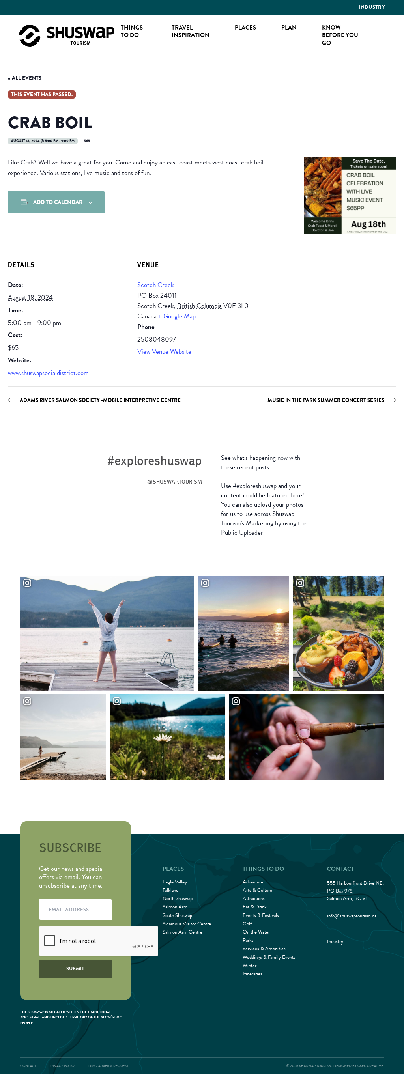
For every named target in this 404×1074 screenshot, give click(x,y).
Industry (372, 7)
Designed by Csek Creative (358, 1065)
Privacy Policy (62, 1065)
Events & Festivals (261, 915)
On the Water (256, 932)
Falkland (170, 890)
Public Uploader (242, 533)
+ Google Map (177, 316)
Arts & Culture (257, 890)
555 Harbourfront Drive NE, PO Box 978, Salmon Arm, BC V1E (355, 891)
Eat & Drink (255, 907)
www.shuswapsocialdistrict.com (48, 373)
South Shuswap (177, 915)
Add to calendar (57, 202)
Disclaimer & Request (108, 1065)
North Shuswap (178, 898)
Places (245, 27)
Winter (249, 965)
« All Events (24, 78)
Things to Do (132, 31)
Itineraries (252, 974)
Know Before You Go (340, 35)
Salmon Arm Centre (182, 932)
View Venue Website (164, 352)
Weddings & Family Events (269, 957)
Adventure (253, 882)
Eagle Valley (175, 882)
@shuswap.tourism (174, 481)
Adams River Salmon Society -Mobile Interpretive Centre (100, 400)
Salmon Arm (175, 907)
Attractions (254, 898)
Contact (28, 1065)
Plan (289, 27)
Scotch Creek (155, 285)
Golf (247, 924)
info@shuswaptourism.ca (351, 916)
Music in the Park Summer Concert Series (325, 400)
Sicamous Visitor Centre (187, 924)
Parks (248, 940)
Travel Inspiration (190, 31)
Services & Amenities (264, 949)
